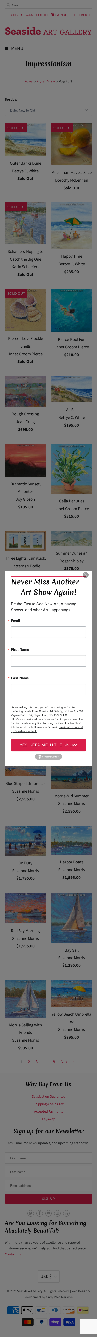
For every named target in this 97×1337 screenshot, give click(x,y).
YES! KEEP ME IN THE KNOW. (49, 745)
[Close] (86, 575)
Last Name (20, 678)
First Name (20, 650)
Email (15, 621)
